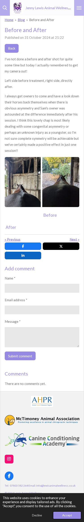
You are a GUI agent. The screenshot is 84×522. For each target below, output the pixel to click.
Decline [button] (37, 515)
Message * (13, 321)
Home (9, 20)
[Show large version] (42, 182)
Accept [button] (67, 515)
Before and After (41, 20)
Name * (10, 278)
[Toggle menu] (79, 8)
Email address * (16, 300)
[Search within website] (5, 8)
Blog (21, 20)
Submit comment (20, 356)
